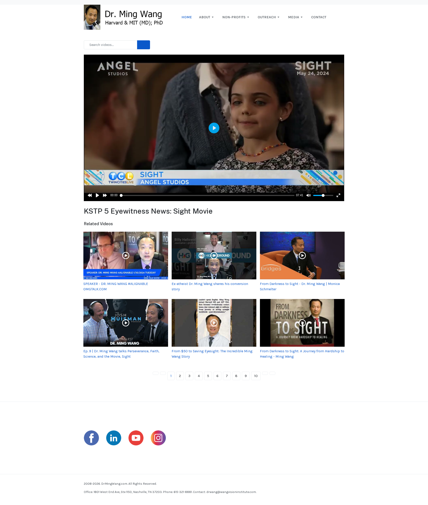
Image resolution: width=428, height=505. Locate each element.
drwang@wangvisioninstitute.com (231, 492)
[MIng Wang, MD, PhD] (125, 17)
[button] (207, 17)
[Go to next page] (265, 373)
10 (256, 376)
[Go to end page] (272, 373)
